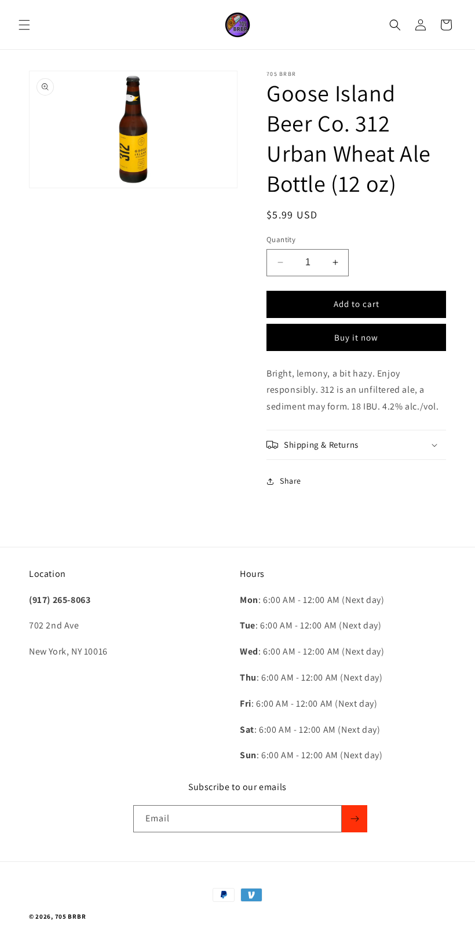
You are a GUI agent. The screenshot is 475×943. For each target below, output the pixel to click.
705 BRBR (70, 916)
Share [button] (290, 481)
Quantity (280, 239)
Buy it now (356, 337)
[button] (24, 25)
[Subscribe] (354, 818)
